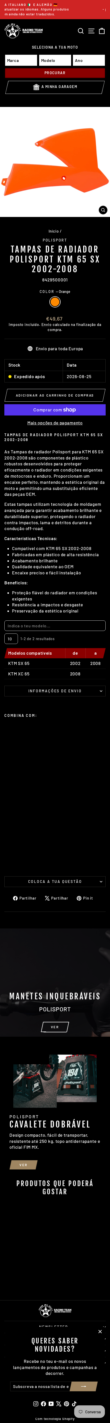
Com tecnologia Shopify (55, 1419)
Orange (55, 302)
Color (55, 291)
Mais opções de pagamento (55, 422)
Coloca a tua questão (55, 881)
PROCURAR (55, 73)
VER (55, 1027)
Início (54, 231)
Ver (23, 1165)
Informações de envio (55, 691)
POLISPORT (55, 240)
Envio (46, 324)
